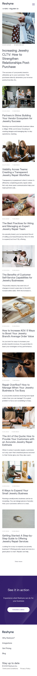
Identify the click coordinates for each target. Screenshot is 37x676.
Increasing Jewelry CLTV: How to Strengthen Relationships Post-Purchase (16, 59)
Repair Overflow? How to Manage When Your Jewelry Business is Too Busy (18, 387)
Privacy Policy (25, 669)
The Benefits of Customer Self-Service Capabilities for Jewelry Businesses (17, 277)
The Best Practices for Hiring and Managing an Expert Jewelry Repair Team (18, 226)
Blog (4, 653)
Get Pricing (6, 648)
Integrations (7, 643)
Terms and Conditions (10, 669)
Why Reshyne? (8, 638)
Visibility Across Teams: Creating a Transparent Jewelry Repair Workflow (16, 172)
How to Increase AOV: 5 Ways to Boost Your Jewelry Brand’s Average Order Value (18, 333)
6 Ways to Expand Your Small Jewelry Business (15, 492)
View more (18, 561)
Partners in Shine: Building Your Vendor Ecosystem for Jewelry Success (17, 118)
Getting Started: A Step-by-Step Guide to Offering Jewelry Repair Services (17, 538)
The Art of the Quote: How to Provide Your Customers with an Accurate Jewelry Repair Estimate (18, 440)
